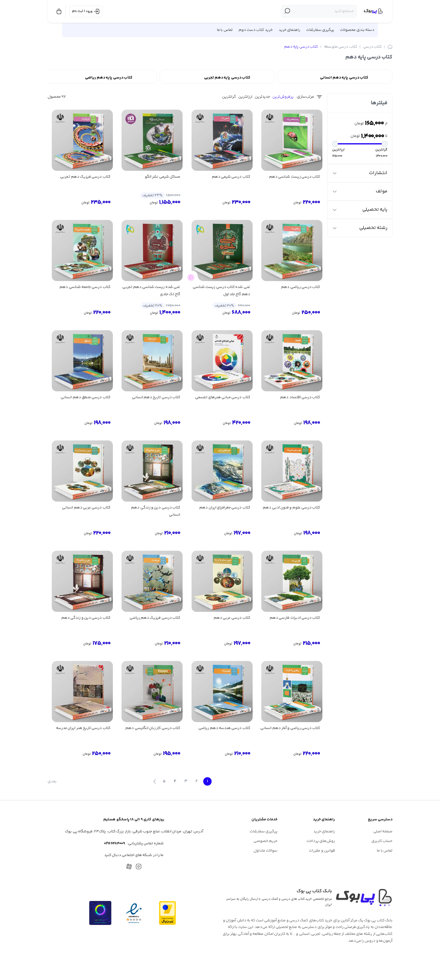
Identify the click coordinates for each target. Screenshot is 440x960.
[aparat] (129, 867)
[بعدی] (155, 781)
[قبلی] (217, 781)
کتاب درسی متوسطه (340, 47)
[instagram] (139, 867)
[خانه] (390, 46)
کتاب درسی (372, 47)
